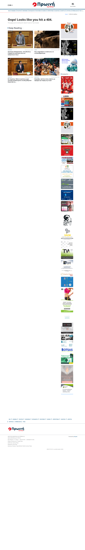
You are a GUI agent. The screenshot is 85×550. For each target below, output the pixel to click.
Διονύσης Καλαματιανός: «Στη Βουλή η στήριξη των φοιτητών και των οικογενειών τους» (19, 53)
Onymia (75, 436)
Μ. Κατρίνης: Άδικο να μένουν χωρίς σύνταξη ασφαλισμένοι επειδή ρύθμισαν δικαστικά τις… (19, 80)
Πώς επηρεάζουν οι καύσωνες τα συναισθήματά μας (44, 52)
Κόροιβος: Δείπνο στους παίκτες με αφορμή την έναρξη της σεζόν (44, 79)
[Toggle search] (82, 10)
